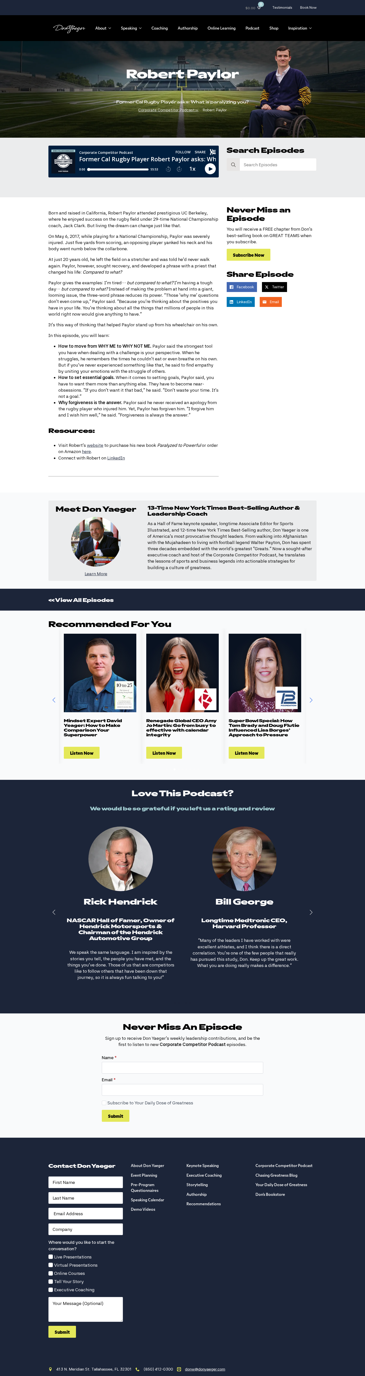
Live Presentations (73, 1245)
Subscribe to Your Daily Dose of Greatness (150, 1090)
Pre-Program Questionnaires (144, 1175)
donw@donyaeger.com (205, 1357)
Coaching (159, 28)
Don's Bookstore (270, 1182)
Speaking (129, 28)
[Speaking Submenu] (141, 28)
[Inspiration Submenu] (312, 28)
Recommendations (203, 1191)
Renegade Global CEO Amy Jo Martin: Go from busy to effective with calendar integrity (99, 727)
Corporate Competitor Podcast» (168, 110)
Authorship (188, 28)
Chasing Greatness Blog (276, 1163)
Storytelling (197, 1172)
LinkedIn (116, 457)
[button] (53, 700)
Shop (273, 28)
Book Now (308, 7)
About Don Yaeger (147, 1153)
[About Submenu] (111, 28)
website (95, 445)
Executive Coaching (74, 1277)
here (86, 451)
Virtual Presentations (76, 1253)
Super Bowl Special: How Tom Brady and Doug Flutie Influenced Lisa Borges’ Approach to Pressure (181, 727)
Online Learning (222, 28)
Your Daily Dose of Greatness (281, 1172)
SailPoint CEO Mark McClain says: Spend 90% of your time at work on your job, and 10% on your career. (264, 727)
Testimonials (282, 7)
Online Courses (69, 1261)
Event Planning (144, 1163)
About (101, 28)
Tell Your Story (69, 1269)
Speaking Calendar (147, 1187)
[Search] (233, 164)
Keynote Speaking (202, 1153)
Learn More (96, 573)
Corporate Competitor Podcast (284, 1153)
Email (109, 1068)
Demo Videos (143, 1197)
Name (109, 1045)
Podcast (252, 28)
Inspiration (297, 28)
